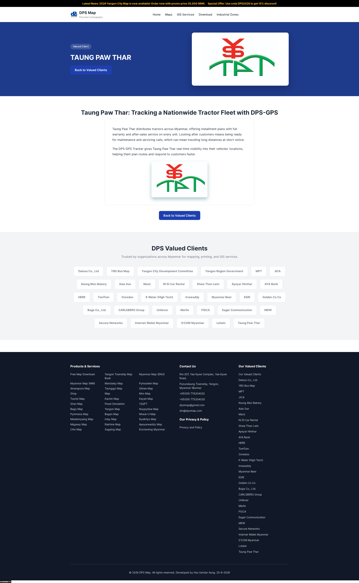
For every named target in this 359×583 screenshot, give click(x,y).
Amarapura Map (80, 388)
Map (107, 393)
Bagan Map (112, 414)
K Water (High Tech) (251, 460)
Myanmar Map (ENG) (152, 374)
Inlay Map (111, 419)
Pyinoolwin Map (148, 383)
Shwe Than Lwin (249, 425)
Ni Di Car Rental (248, 420)
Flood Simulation (115, 403)
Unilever (243, 500)
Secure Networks (249, 528)
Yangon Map (112, 409)
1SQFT (143, 403)
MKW (242, 523)
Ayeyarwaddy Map (150, 424)
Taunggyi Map (113, 388)
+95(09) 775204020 (192, 399)
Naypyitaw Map (149, 409)
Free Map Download (82, 374)
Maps (168, 14)
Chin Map (76, 429)
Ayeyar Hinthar (248, 431)
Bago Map (76, 409)
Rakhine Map (113, 424)
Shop (73, 393)
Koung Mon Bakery (250, 402)
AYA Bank (244, 437)
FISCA (242, 511)
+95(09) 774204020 (192, 393)
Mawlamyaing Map (81, 419)
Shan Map (76, 403)
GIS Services (185, 14)
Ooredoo (244, 454)
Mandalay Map (114, 383)
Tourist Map (77, 398)
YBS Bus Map (247, 385)
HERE (242, 442)
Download (205, 14)
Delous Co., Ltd (248, 380)
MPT (241, 391)
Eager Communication (252, 517)
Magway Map (78, 424)
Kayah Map (146, 398)
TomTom (244, 448)
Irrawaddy (245, 465)
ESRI (241, 477)
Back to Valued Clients (91, 70)
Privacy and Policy (191, 427)
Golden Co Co (247, 482)
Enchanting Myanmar (152, 429)
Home (157, 14)
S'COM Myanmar (249, 540)
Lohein (243, 545)
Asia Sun (244, 408)
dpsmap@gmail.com (192, 405)
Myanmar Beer (247, 471)
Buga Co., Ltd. (247, 488)
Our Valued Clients (250, 374)
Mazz (242, 414)
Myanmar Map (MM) (82, 383)
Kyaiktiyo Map (147, 419)
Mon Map (145, 393)
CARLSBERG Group (250, 494)
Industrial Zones (228, 14)
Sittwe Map (146, 388)
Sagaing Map (113, 429)
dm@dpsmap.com (191, 410)
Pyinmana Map (79, 414)
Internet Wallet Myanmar (253, 534)
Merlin (242, 505)
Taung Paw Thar (249, 551)
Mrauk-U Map (147, 414)
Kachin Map (112, 398)
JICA (241, 397)
